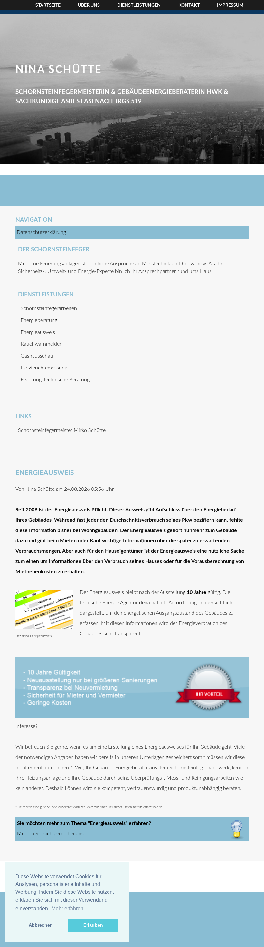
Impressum (230, 5)
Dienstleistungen (139, 5)
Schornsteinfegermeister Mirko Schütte (62, 430)
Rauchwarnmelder (41, 344)
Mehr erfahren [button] (67, 908)
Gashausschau (37, 355)
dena (144, 602)
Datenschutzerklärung (41, 232)
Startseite (48, 5)
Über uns (89, 5)
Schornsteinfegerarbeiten (49, 308)
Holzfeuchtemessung (44, 367)
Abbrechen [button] (41, 925)
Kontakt (189, 5)
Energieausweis (38, 332)
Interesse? (26, 726)
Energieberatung (39, 320)
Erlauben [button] (93, 925)
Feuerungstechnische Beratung (55, 379)
